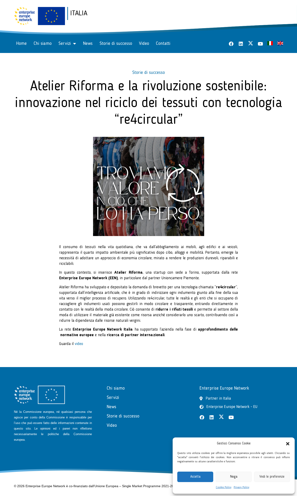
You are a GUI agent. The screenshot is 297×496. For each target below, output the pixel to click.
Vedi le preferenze (271, 477)
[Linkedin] (241, 44)
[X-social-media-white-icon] (250, 43)
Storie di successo (116, 43)
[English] (280, 44)
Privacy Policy (241, 487)
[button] (287, 443)
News (88, 43)
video (79, 344)
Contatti (163, 43)
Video (144, 43)
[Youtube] (260, 44)
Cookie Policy (223, 487)
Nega (233, 477)
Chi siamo (43, 43)
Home (21, 43)
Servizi (64, 43)
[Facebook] (231, 44)
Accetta (195, 477)
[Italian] (270, 44)
